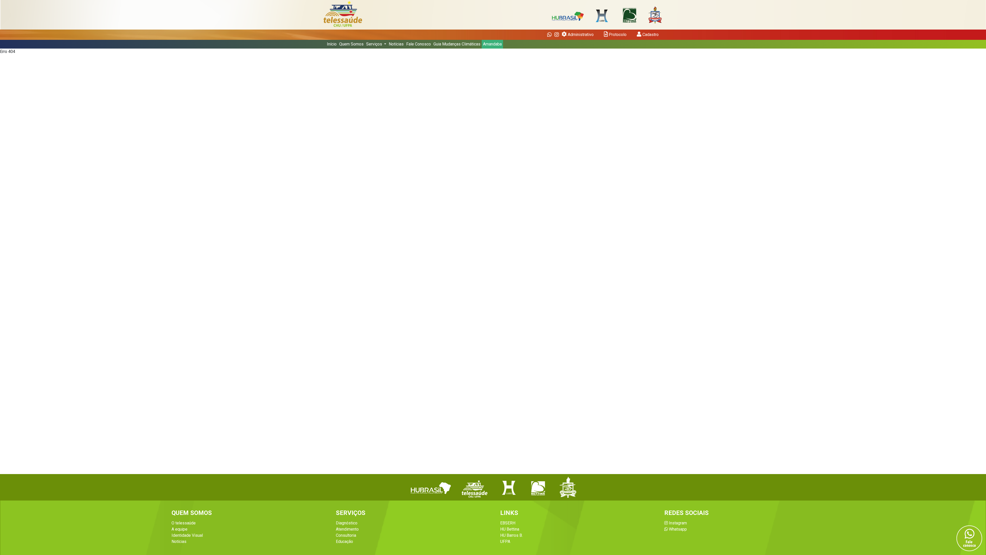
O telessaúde (184, 523)
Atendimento (347, 529)
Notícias (396, 44)
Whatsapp (677, 529)
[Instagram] (556, 34)
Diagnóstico (346, 523)
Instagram (677, 523)
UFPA (505, 541)
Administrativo (580, 34)
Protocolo (617, 34)
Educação (344, 541)
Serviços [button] (374, 44)
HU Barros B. (511, 535)
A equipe (179, 529)
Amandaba (492, 44)
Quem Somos (351, 44)
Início (332, 44)
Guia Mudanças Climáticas (456, 44)
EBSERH (507, 523)
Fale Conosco (418, 44)
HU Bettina (509, 529)
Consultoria (346, 535)
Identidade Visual (187, 535)
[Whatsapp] (549, 34)
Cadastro (650, 34)
